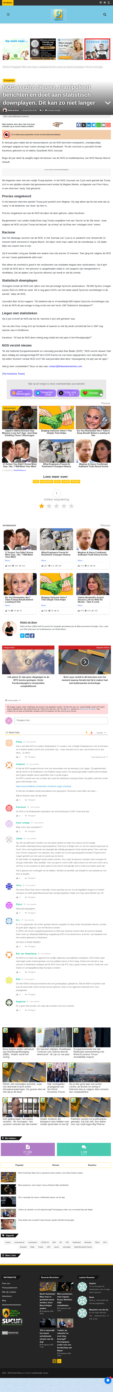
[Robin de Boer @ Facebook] (32, 637)
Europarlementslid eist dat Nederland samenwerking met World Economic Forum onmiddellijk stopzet (88, 1053)
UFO (48, 1247)
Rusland (23, 1247)
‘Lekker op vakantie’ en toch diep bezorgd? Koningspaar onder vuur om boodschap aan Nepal (55, 1210)
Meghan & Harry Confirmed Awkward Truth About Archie (93, 465)
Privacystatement (9, 1288)
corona (7, 1242)
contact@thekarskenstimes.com (65, 366)
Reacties (92, 1165)
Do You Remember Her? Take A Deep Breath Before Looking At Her (93, 433)
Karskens (46, 481)
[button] (21, 393)
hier (68, 709)
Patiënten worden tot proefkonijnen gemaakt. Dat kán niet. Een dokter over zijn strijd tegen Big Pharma (88, 1122)
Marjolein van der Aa (98, 1310)
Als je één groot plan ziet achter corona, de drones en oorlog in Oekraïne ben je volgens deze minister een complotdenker (89, 1088)
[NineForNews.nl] (56, 14)
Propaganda (16, 67)
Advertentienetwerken (11, 1305)
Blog (4, 1300)
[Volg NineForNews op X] (68, 393)
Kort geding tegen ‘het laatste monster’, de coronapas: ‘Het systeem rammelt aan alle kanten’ (20, 1122)
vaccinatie (66, 1247)
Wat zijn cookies (9, 1292)
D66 (54, 1242)
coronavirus (32, 1242)
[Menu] (8, 15)
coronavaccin (19, 1242)
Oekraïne (87, 1242)
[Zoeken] (104, 15)
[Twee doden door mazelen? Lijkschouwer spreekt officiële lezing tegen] (8, 1224)
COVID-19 (45, 1242)
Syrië (66, 481)
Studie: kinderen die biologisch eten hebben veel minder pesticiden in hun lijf (54, 1122)
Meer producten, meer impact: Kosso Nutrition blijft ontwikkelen (43, 1185)
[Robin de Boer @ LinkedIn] (27, 637)
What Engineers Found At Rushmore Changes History (56, 465)
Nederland (77, 1242)
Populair (19, 1165)
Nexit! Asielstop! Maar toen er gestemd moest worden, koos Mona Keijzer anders (50, 1173)
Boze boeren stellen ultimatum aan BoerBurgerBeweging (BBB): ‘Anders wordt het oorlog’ (18, 1053)
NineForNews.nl (20, 470)
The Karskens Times (13, 373)
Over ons (6, 1283)
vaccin (56, 1247)
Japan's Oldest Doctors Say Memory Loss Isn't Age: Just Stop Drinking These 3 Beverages (19, 433)
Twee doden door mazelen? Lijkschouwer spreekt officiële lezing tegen (46, 1220)
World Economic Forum (83, 1247)
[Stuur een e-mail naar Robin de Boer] (22, 637)
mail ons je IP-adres (88, 709)
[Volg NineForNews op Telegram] (44, 393)
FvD (36, 481)
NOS (57, 481)
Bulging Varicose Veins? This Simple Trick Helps (56, 432)
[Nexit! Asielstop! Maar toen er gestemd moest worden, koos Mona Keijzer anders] (8, 1177)
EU (61, 1242)
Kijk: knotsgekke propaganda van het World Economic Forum (56, 1088)
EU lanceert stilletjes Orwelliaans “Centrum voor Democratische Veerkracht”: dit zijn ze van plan (54, 1052)
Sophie (92, 1283)
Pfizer (97, 1242)
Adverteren (7, 1296)
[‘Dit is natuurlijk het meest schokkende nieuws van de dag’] (8, 1201)
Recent (55, 1165)
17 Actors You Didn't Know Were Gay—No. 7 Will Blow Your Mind (20, 465)
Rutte (32, 1247)
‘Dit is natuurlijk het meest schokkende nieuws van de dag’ (41, 1197)
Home (7, 67)
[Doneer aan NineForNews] (91, 393)
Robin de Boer (13, 110)
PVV (105, 1242)
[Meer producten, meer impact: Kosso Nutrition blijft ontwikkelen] (8, 1189)
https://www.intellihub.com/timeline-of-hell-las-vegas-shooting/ (43, 786)
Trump (75, 481)
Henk (91, 1297)
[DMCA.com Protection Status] (19, 1333)
